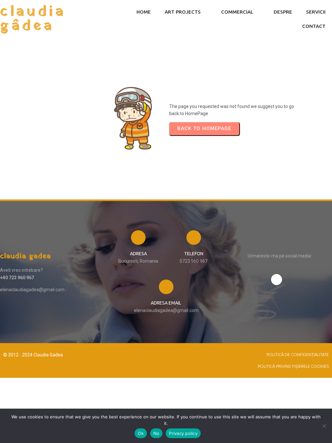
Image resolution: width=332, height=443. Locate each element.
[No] (324, 426)
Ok (141, 433)
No (156, 433)
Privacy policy (183, 433)
